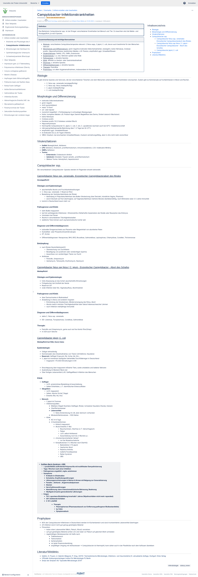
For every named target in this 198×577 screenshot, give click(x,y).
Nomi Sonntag (52, 21)
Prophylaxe (156, 52)
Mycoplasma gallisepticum (14, 104)
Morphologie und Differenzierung (164, 32)
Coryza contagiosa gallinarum (15, 71)
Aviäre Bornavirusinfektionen (15, 89)
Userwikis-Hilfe (157, 574)
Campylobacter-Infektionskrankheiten (21, 45)
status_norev (185, 565)
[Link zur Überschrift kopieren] (166, 26)
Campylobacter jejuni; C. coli (167, 50)
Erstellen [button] (45, 3)
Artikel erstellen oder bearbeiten (16, 38)
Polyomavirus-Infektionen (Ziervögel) (18, 67)
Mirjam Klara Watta (78, 21)
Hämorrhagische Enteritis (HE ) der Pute (19, 100)
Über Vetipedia (9, 60)
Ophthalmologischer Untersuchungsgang (21, 53)
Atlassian (59, 574)
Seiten (39, 10)
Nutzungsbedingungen (180, 574)
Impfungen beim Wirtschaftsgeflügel (18, 78)
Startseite (47, 10)
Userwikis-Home (147, 574)
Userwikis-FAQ (168, 574)
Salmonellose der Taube (13, 93)
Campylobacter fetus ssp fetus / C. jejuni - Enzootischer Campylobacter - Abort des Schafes (172, 45)
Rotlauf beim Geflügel (12, 86)
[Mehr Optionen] (192, 10)
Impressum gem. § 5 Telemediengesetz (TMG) (21, 64)
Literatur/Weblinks (159, 55)
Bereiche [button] (34, 3)
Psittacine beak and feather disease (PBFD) (20, 82)
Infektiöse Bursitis (11, 97)
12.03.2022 (90, 21)
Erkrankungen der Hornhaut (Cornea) (20, 49)
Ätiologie (155, 30)
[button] (184, 3)
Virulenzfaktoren (158, 34)
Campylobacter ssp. (159, 36)
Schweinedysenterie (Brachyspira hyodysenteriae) (25, 56)
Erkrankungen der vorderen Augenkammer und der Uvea (25, 115)
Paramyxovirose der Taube (14, 108)
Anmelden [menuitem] (192, 3)
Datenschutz (192, 574)
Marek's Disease (10, 75)
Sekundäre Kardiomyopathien (15, 111)
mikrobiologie (173, 565)
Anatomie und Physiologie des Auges (20, 42)
